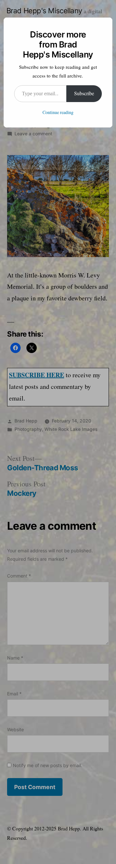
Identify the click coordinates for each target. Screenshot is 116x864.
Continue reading (58, 112)
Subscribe (84, 93)
